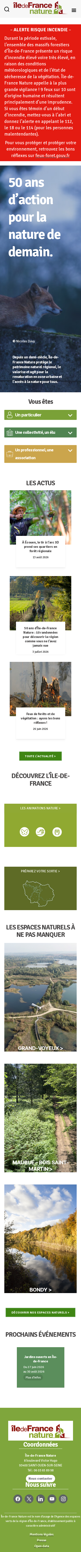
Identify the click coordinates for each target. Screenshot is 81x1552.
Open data (41, 1546)
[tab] (40, 415)
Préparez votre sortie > (40, 871)
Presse (41, 1540)
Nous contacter (40, 1478)
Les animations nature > (40, 808)
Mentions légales (42, 1534)
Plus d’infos (33, 1377)
